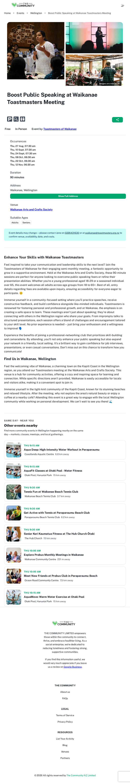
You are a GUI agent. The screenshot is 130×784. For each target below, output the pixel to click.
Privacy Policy (65, 721)
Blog (65, 745)
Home (7, 13)
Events (20, 13)
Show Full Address (68, 196)
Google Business (73, 666)
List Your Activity (65, 738)
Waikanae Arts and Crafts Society (31, 209)
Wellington (36, 13)
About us (65, 692)
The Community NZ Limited (81, 775)
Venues (65, 751)
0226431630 (72, 232)
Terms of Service (65, 715)
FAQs (65, 698)
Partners (65, 758)
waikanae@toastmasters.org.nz (102, 232)
